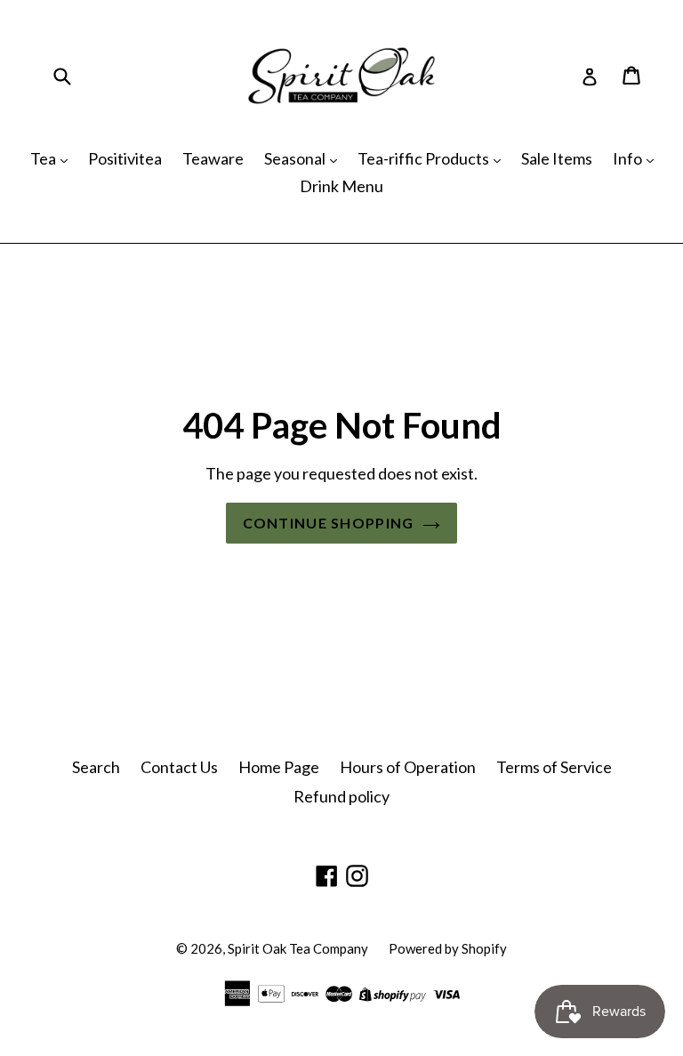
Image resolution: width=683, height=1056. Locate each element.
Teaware (213, 158)
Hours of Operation (408, 767)
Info (629, 158)
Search (96, 767)
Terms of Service (554, 767)
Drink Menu (341, 186)
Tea (44, 158)
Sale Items (556, 158)
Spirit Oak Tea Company (298, 948)
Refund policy (341, 796)
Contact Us (179, 767)
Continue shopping (328, 522)
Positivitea (125, 158)
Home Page (278, 767)
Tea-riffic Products (425, 158)
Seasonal (296, 158)
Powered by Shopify (448, 948)
